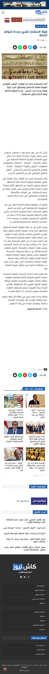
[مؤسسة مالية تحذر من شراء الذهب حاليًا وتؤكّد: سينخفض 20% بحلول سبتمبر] (35, 454)
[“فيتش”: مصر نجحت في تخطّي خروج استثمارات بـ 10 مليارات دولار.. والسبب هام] (13, 454)
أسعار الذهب (40, 650)
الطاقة (42, 616)
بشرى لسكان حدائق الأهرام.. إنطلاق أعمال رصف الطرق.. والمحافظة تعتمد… (24, 548)
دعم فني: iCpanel (24, 670)
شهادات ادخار (40, 645)
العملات (42, 620)
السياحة (41, 629)
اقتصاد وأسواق (41, 26)
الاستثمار (39, 369)
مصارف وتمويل (39, 594)
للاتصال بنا (16, 665)
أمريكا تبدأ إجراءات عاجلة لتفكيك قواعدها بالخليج (24, 533)
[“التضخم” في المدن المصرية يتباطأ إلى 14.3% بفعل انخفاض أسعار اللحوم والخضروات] (13, 401)
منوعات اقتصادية (39, 612)
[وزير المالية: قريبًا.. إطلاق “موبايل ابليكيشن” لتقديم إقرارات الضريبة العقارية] (13, 427)
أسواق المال (40, 586)
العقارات (41, 603)
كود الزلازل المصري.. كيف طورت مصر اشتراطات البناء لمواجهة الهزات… (25, 521)
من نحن (9, 665)
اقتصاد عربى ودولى (38, 599)
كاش (33, 369)
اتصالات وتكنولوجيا (38, 625)
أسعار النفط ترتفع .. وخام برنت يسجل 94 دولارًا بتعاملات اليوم (25, 540)
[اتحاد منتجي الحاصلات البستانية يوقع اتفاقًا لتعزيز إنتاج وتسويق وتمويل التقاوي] (35, 427)
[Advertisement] (24, 122)
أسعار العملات (40, 654)
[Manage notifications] (5, 669)
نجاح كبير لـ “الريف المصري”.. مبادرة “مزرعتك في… (23, 528)
